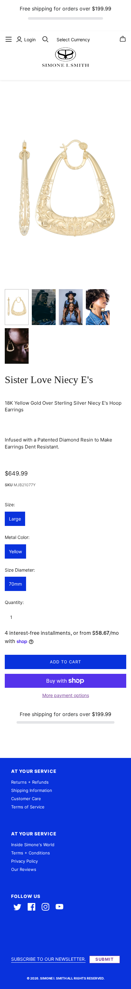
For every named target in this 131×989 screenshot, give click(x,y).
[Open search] (45, 39)
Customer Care (26, 798)
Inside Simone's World (32, 844)
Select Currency (73, 39)
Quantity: (14, 602)
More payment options (65, 695)
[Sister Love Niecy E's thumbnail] (17, 307)
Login (30, 39)
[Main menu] (8, 39)
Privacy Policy (24, 861)
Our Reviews (23, 869)
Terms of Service (28, 806)
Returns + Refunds (30, 782)
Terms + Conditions (30, 852)
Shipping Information (31, 790)
